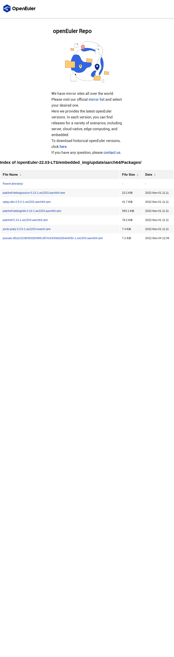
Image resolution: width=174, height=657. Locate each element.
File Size (128, 174)
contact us (112, 152)
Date (148, 174)
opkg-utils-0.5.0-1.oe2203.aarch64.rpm (27, 201)
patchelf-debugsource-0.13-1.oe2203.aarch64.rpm (34, 192)
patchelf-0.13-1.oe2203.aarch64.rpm (25, 220)
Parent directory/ (13, 183)
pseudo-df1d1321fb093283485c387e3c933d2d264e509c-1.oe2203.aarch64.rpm (53, 238)
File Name (10, 174)
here (63, 147)
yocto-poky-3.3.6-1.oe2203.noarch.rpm (27, 229)
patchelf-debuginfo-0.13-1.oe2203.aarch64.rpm (32, 211)
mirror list (96, 99)
